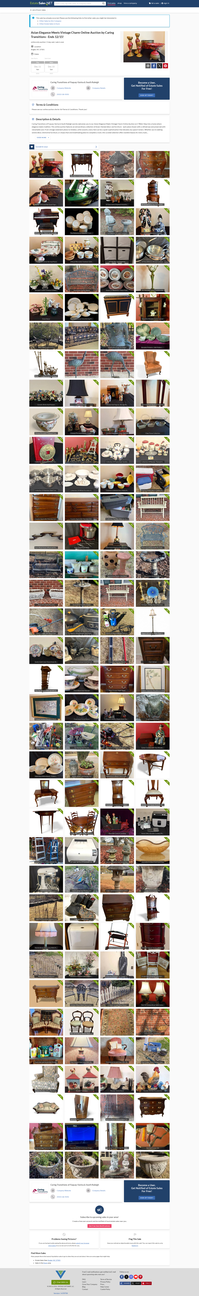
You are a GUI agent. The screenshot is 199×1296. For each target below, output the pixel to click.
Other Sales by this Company (50, 21)
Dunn (45, 1263)
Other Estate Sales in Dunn (49, 24)
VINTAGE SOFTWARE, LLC (66, 1286)
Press (102, 1284)
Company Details (99, 88)
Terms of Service (106, 1279)
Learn (84, 1282)
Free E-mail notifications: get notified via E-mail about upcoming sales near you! (99, 1273)
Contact (85, 1289)
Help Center (104, 1287)
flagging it (135, 1245)
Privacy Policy (105, 1282)
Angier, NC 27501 (54, 1260)
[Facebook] (122, 1277)
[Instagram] (131, 1277)
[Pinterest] (140, 1277)
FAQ (84, 1279)
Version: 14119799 (61, 1293)
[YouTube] (136, 1277)
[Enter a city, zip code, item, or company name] (103, 4)
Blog (83, 1287)
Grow (89, 1284)
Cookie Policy (105, 1289)
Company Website (64, 88)
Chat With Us (62, 1282)
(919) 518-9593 (63, 94)
